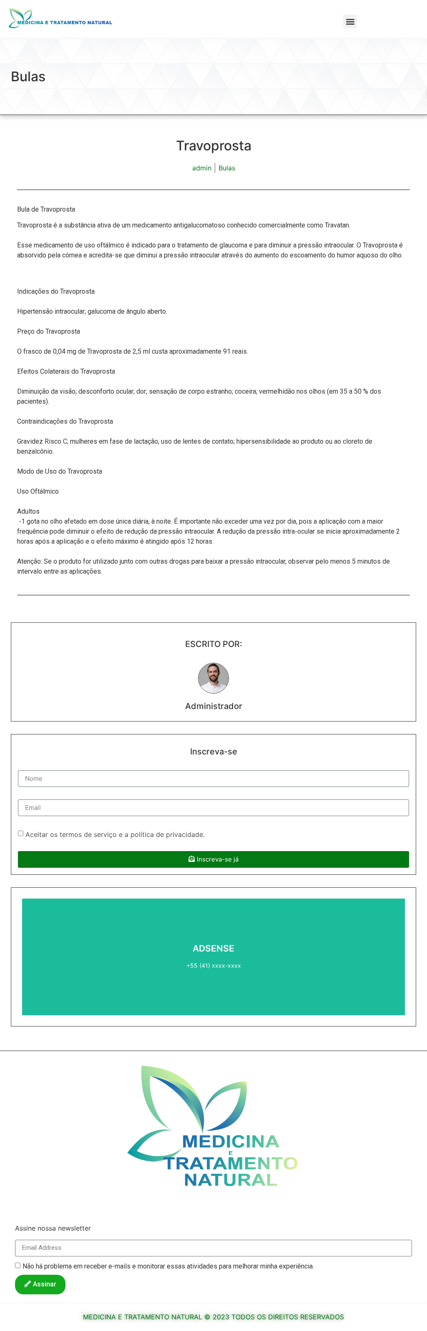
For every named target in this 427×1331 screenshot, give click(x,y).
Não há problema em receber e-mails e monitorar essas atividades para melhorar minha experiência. (168, 1266)
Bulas (28, 76)
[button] (350, 21)
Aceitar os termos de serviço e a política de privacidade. (115, 834)
